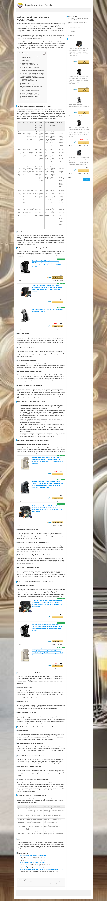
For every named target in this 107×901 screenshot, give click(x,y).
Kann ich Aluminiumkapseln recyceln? (29, 71)
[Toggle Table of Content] (43, 53)
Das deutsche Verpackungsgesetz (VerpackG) (30, 90)
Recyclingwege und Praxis (27, 81)
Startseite (19, 10)
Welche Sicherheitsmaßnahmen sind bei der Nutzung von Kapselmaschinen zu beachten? (41, 869)
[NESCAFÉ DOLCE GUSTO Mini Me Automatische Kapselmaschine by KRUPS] (79, 100)
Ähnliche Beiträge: (25, 99)
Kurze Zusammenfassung (26, 57)
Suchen (69, 177)
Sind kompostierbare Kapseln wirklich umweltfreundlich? (33, 70)
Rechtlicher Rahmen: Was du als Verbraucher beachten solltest (31, 87)
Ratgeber (27, 10)
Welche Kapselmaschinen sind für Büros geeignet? (32, 862)
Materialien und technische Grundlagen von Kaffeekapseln (32, 77)
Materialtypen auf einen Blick (27, 79)
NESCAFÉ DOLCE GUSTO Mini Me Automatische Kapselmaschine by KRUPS (79, 105)
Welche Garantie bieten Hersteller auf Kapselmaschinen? (34, 859)
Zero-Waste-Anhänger (26, 60)
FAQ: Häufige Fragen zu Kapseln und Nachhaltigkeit (30, 69)
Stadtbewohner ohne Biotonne (28, 61)
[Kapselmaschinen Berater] (19, 7)
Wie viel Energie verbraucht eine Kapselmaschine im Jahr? (34, 866)
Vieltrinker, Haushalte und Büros (28, 63)
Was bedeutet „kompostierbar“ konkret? (29, 80)
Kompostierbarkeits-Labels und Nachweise (30, 93)
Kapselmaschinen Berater (39, 5)
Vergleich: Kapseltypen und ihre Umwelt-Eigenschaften (31, 55)
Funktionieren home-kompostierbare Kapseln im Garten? (33, 73)
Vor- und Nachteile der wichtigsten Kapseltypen (30, 96)
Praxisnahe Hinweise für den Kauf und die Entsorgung (32, 94)
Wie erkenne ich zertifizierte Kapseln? (29, 76)
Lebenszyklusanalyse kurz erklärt (28, 84)
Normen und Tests (25, 83)
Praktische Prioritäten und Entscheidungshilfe (31, 66)
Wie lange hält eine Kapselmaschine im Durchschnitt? (33, 855)
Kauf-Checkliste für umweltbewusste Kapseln (29, 67)
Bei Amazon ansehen (57, 277)
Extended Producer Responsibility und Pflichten (31, 91)
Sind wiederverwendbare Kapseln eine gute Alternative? (33, 74)
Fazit (22, 97)
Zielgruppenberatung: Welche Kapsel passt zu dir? (30, 58)
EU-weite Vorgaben (25, 89)
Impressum (87, 893)
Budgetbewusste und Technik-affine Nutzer (30, 64)
